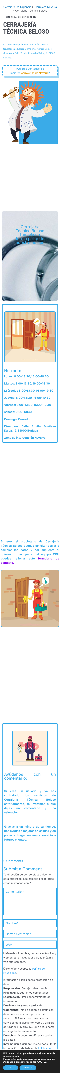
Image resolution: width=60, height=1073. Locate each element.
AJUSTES (41, 1062)
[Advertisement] (30, 176)
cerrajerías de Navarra (34, 73)
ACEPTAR (10, 1068)
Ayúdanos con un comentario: (30, 776)
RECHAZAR (28, 1068)
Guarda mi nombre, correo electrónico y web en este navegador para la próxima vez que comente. (29, 957)
